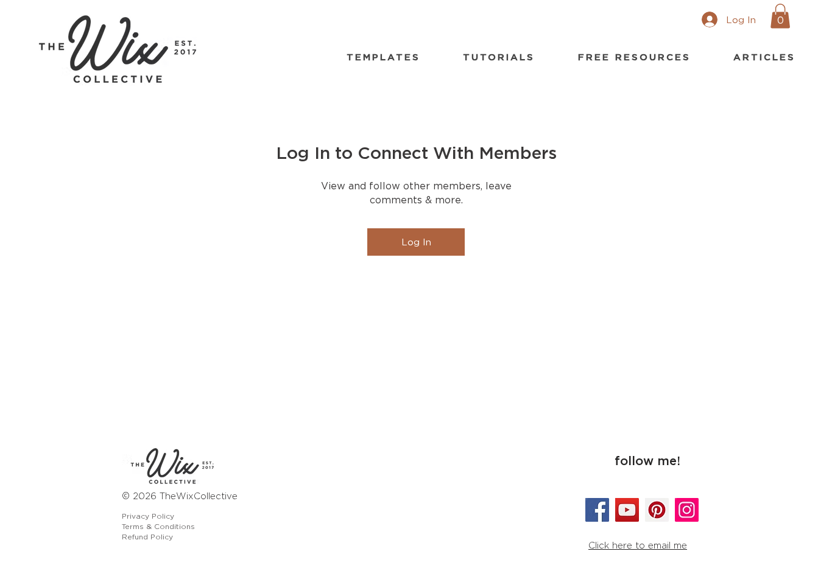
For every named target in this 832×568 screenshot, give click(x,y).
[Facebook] (597, 510)
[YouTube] (627, 510)
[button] (780, 16)
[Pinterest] (657, 510)
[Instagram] (687, 510)
